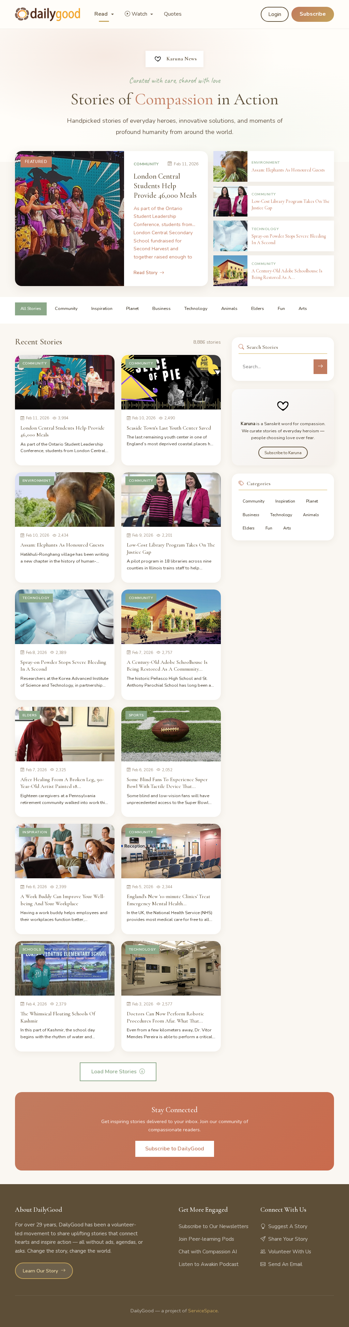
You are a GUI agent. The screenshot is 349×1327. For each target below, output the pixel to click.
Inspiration (101, 308)
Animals (229, 308)
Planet (132, 308)
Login (274, 14)
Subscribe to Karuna (283, 453)
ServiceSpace (203, 1310)
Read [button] (101, 14)
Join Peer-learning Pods (206, 1239)
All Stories (30, 308)
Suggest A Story (287, 1226)
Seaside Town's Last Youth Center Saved (169, 428)
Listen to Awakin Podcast (209, 1264)
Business (161, 308)
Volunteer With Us (289, 1251)
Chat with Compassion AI (208, 1251)
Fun (281, 308)
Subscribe (313, 14)
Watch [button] (140, 14)
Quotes (173, 14)
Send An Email (285, 1264)
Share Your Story (288, 1239)
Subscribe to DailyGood (174, 1148)
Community (66, 308)
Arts (303, 308)
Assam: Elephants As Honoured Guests (62, 545)
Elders (257, 308)
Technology (196, 308)
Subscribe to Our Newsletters (213, 1226)
